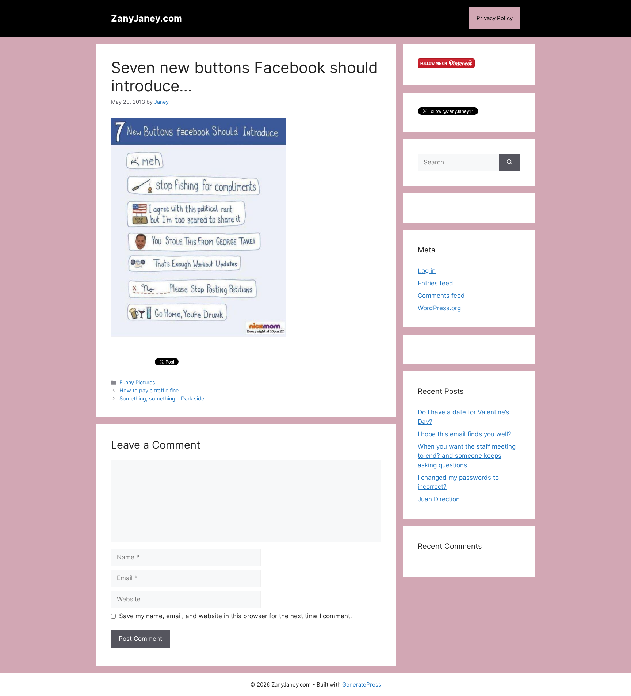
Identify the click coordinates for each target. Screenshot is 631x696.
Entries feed (435, 283)
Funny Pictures (137, 382)
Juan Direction (439, 499)
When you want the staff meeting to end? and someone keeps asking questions (467, 456)
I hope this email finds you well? (464, 434)
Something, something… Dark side (161, 398)
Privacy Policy (495, 18)
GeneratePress (361, 684)
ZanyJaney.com (146, 18)
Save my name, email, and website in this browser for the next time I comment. (235, 616)
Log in (427, 270)
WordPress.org (439, 308)
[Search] (509, 162)
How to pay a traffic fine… (151, 390)
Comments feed (441, 295)
